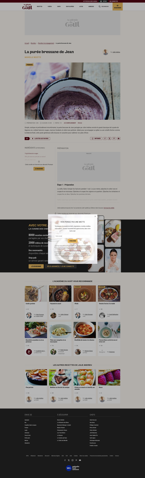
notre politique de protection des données (72, 250)
